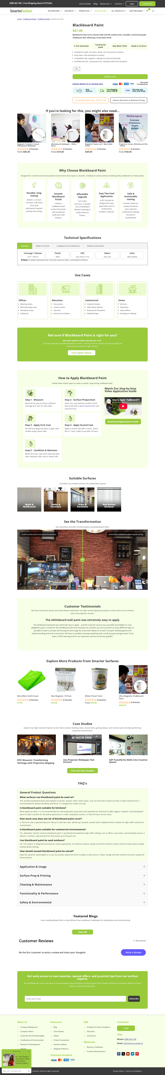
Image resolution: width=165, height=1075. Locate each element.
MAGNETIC (69, 11)
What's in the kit (42, 246)
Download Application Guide (123, 421)
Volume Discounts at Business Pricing (129, 100)
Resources (105, 4)
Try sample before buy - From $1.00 (90, 100)
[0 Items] (147, 11)
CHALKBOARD (100, 11)
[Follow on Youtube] (128, 1053)
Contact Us (147, 3)
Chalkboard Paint (44, 19)
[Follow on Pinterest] (137, 1053)
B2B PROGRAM (135, 11)
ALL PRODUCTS (117, 11)
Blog (95, 4)
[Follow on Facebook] (118, 1053)
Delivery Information (95, 246)
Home (19, 19)
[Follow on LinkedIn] (132, 1053)
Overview (25, 246)
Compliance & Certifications (68, 246)
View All (82, 932)
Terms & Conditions (134, 1071)
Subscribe (134, 999)
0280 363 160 (130, 1039)
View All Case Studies (82, 770)
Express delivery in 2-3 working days (88, 84)
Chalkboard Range (29, 19)
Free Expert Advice (82, 352)
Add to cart (110, 76)
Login (132, 3)
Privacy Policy (118, 1071)
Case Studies (85, 4)
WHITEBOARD (54, 11)
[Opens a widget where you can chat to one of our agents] (16, 1061)
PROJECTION (84, 11)
